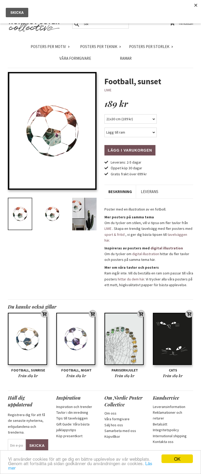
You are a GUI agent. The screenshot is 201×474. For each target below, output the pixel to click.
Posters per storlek (149, 46)
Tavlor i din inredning (72, 412)
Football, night (76, 370)
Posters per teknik (98, 46)
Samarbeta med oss (120, 430)
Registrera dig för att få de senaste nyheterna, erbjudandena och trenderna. (26, 423)
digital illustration (166, 248)
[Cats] (173, 339)
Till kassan (185, 24)
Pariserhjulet (124, 370)
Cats (173, 370)
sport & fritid (114, 234)
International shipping (170, 436)
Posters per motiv (48, 46)
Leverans (149, 191)
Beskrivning (120, 191)
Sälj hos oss (113, 425)
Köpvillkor (112, 436)
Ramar (126, 58)
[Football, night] (76, 339)
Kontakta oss (163, 441)
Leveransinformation (169, 406)
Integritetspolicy (166, 430)
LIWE (107, 90)
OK (177, 458)
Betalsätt (160, 424)
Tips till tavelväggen (72, 418)
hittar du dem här (131, 279)
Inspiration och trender (74, 406)
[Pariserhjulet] (124, 339)
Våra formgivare (75, 58)
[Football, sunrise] (28, 339)
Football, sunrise (28, 370)
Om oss (110, 413)
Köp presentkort (69, 436)
